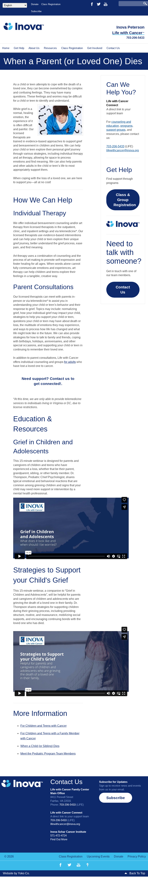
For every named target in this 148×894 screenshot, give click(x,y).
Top (139, 885)
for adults (70, 361)
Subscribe (36, 11)
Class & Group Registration (125, 200)
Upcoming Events (98, 856)
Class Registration (50, 4)
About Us (34, 48)
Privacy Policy (137, 856)
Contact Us (113, 48)
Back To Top (137, 873)
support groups (115, 129)
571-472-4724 (58, 835)
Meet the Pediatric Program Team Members (48, 753)
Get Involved (94, 48)
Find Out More (58, 839)
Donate (34, 4)
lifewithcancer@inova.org (122, 150)
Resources (50, 48)
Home (5, 48)
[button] (48, 381)
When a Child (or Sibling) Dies (39, 746)
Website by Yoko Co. (16, 873)
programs (126, 125)
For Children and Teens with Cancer (43, 725)
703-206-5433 (135, 37)
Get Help (19, 48)
